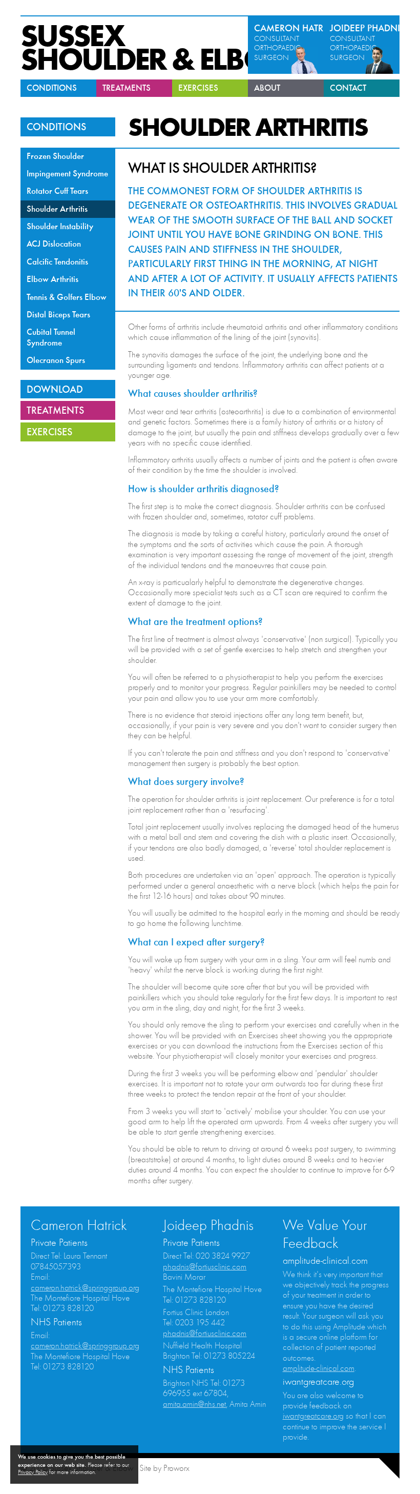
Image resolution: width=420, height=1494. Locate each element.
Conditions (52, 88)
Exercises (198, 88)
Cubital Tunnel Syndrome (51, 337)
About (267, 88)
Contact (348, 88)
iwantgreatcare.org (313, 1416)
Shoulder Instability (60, 226)
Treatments (126, 88)
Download (55, 389)
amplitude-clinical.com (318, 1368)
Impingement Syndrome (67, 173)
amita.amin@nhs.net (194, 1404)
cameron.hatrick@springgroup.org (85, 1288)
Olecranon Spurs (56, 360)
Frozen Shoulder (55, 156)
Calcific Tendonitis (57, 261)
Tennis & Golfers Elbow (67, 297)
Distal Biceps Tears (58, 314)
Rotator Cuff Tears (57, 191)
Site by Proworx (164, 1468)
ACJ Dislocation (54, 243)
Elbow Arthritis (52, 279)
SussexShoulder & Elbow (158, 48)
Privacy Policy (33, 1472)
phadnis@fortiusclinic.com (204, 1267)
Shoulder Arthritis (57, 209)
